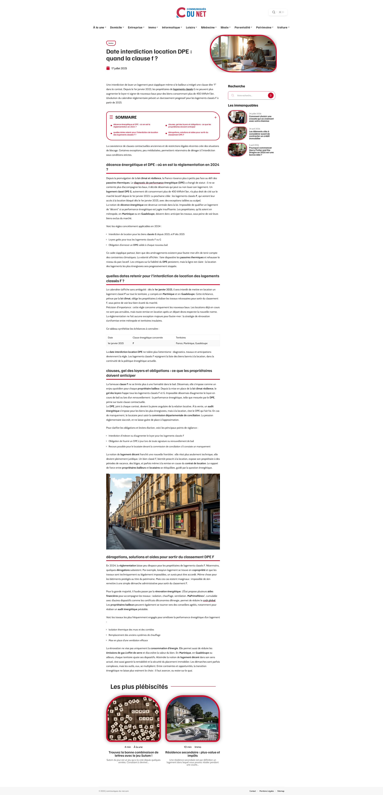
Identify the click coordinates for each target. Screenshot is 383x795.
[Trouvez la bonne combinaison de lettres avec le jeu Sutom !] (133, 718)
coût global (209, 600)
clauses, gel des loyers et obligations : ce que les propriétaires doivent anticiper (189, 125)
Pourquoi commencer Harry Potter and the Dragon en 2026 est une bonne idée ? (261, 151)
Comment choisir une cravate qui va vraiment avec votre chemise (261, 118)
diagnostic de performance (149, 182)
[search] (273, 12)
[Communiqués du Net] (191, 12)
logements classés (183, 89)
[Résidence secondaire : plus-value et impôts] (192, 718)
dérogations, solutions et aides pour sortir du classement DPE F (188, 133)
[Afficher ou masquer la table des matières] (177, 117)
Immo (111, 43)
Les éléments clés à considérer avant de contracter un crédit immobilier (259, 135)
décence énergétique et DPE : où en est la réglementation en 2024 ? (131, 125)
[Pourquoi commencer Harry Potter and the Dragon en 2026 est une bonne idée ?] (237, 149)
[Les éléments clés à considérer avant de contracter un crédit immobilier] (237, 133)
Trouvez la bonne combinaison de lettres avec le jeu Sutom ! (133, 753)
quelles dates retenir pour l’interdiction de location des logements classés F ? (135, 133)
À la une (138, 746)
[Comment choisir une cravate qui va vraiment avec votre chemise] (237, 117)
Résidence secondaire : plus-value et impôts (192, 753)
